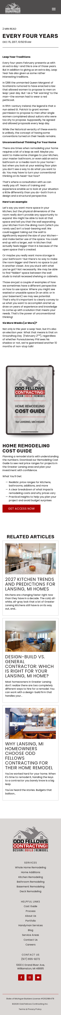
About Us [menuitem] (30, 916)
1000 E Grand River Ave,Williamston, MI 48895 (30, 966)
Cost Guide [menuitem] (30, 906)
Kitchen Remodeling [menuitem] (30, 877)
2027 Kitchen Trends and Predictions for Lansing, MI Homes (30, 584)
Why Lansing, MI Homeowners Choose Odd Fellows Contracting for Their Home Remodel (29, 756)
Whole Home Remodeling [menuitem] (30, 867)
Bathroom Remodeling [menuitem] (30, 882)
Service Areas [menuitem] (30, 935)
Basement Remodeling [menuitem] (30, 886)
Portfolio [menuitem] (30, 920)
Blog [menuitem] (30, 930)
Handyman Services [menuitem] (30, 925)
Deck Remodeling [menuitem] (30, 891)
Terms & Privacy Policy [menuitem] (30, 1009)
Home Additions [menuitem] (30, 872)
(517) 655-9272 (30, 959)
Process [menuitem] (31, 911)
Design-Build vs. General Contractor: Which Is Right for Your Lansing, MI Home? (29, 666)
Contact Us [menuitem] (31, 940)
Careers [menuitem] (30, 944)
